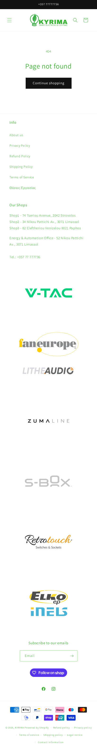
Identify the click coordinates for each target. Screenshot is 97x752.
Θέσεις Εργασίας (22, 188)
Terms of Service (21, 177)
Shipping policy (53, 735)
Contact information (50, 742)
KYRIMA (19, 727)
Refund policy (61, 727)
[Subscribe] (72, 655)
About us (16, 135)
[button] (9, 20)
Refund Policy (19, 156)
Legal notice (74, 735)
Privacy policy (83, 727)
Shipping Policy (21, 167)
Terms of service (29, 735)
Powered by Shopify (36, 727)
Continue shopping (49, 83)
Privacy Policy (19, 145)
